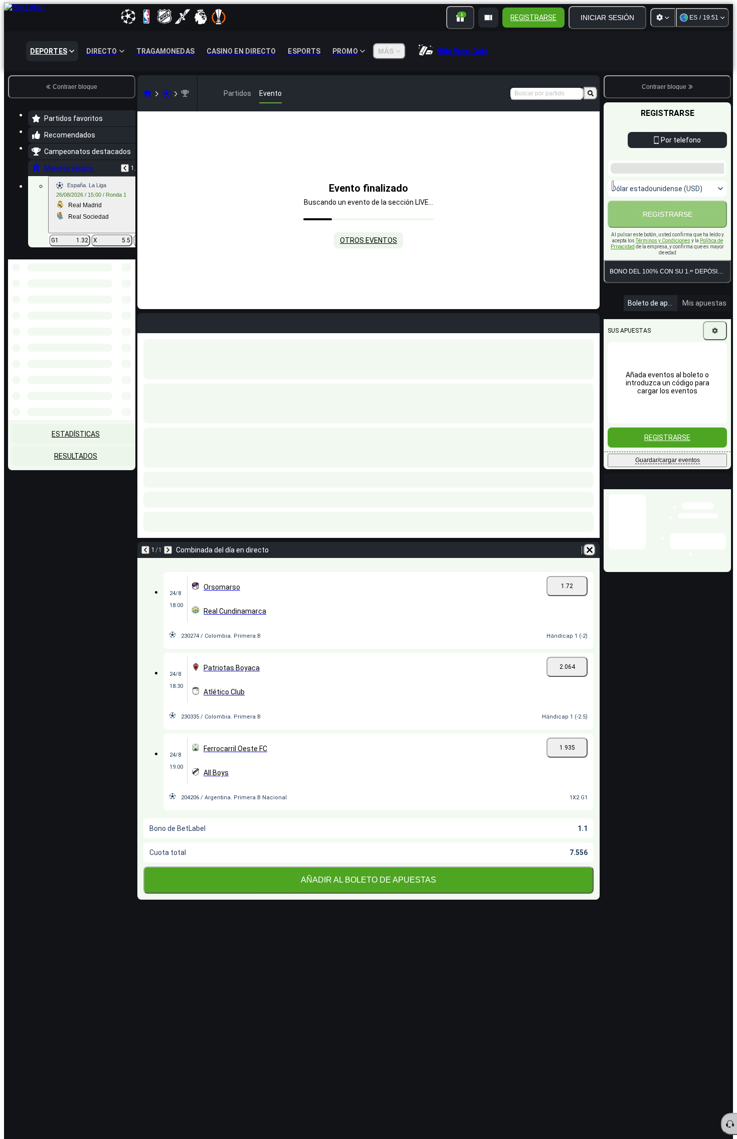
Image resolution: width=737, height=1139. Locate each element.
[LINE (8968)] (147, 93)
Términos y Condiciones (663, 240)
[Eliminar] (590, 550)
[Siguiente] (168, 550)
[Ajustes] (662, 17)
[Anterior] (125, 168)
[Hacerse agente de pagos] (488, 18)
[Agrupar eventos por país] (126, 311)
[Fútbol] (166, 93)
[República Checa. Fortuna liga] (185, 93)
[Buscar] (591, 93)
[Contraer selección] (114, 311)
